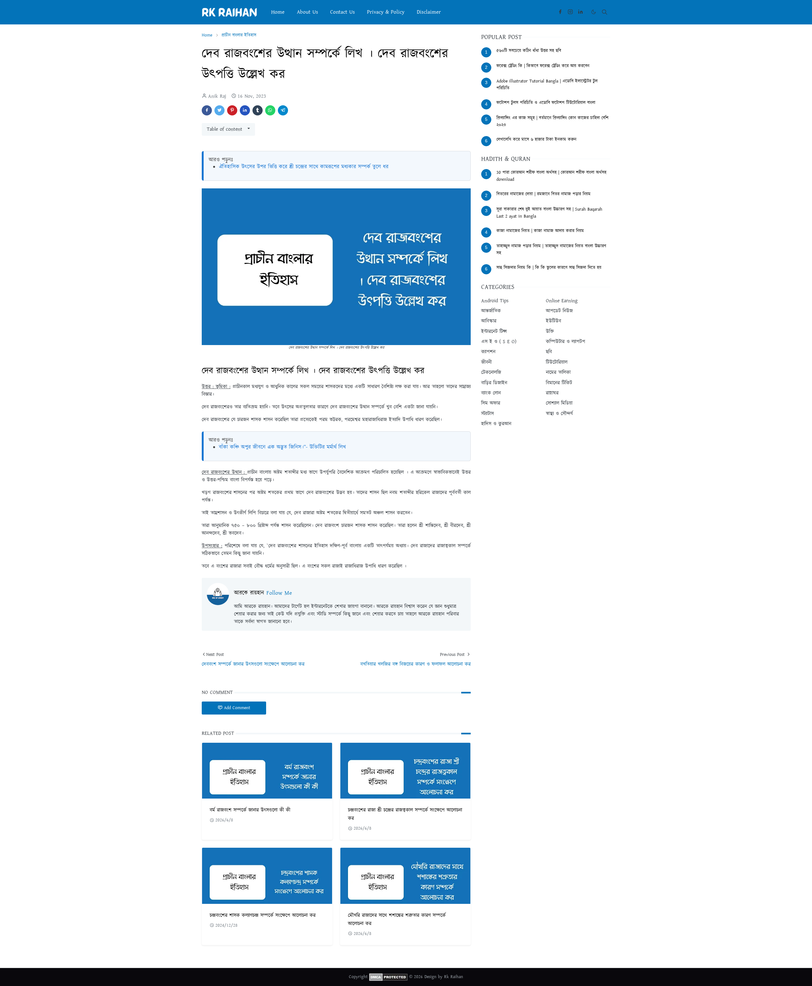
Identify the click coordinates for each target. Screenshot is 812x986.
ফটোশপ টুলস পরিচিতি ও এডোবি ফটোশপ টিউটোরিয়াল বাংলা (545, 103)
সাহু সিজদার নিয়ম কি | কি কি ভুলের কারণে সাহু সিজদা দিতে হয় (548, 267)
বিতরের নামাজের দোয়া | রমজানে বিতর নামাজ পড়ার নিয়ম (543, 194)
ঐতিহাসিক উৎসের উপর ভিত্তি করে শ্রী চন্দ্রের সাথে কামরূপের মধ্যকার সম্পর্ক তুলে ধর (304, 167)
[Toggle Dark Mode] (593, 12)
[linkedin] (580, 12)
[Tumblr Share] (257, 110)
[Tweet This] (219, 110)
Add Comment (237, 708)
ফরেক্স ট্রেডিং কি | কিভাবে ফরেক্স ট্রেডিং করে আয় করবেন (542, 66)
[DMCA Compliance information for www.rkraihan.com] (388, 977)
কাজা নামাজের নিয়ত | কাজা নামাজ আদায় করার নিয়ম (540, 231)
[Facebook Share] (207, 110)
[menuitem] (278, 12)
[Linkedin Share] (245, 110)
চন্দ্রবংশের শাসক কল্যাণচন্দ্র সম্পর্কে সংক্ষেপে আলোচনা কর (263, 915)
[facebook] (560, 12)
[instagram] (570, 12)
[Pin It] (232, 110)
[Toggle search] (604, 12)
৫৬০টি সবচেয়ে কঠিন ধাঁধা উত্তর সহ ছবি (528, 51)
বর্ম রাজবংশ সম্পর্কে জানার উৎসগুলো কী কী (250, 810)
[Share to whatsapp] (270, 110)
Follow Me (279, 593)
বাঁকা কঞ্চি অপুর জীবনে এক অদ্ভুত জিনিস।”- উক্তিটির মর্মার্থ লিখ (282, 447)
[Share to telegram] (283, 110)
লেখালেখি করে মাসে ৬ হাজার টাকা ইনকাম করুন (536, 139)
